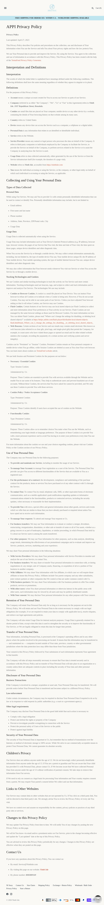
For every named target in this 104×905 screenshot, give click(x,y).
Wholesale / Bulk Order (83, 885)
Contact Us (20, 885)
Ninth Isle (15, 900)
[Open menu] (5, 8)
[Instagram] (11, 894)
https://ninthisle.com (55, 165)
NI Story (9, 885)
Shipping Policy (44, 885)
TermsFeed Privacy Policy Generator (26, 60)
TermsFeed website (44, 351)
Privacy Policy (11, 888)
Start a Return (25, 888)
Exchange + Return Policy (62, 885)
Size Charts (31, 885)
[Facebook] (7, 894)
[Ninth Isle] (52, 8)
